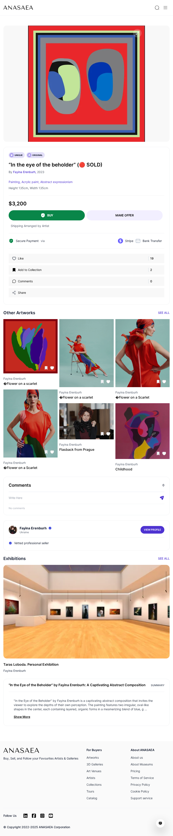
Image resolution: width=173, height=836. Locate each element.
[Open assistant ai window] (160, 823)
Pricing (135, 771)
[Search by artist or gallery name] (157, 7)
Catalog (91, 798)
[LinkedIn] (25, 815)
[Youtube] (50, 815)
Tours (90, 791)
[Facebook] (33, 815)
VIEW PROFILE (152, 529)
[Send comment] (161, 497)
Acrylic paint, (30, 182)
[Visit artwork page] (30, 346)
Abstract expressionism (56, 182)
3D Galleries (94, 764)
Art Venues (93, 771)
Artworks (92, 757)
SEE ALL (164, 312)
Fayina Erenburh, (24, 172)
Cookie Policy (140, 791)
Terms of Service (142, 778)
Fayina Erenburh (14, 670)
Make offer (124, 215)
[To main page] (18, 7)
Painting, (15, 182)
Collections (93, 784)
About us (137, 757)
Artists (90, 778)
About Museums (142, 764)
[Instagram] (42, 815)
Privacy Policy (140, 784)
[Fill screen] (137, 33)
